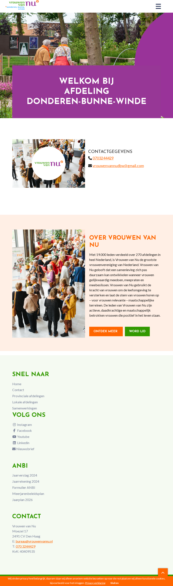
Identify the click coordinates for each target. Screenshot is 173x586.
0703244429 (103, 158)
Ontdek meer (106, 331)
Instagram (24, 425)
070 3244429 (25, 546)
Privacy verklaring (95, 583)
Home (16, 384)
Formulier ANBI (23, 487)
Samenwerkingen (24, 408)
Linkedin (22, 443)
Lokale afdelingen (25, 402)
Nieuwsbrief (25, 449)
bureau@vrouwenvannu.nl (34, 541)
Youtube (22, 437)
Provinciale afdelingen (28, 396)
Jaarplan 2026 (22, 500)
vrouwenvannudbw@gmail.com (118, 165)
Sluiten (114, 583)
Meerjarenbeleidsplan (28, 493)
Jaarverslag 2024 (24, 475)
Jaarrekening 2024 (25, 481)
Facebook (24, 430)
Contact (18, 390)
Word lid (137, 331)
